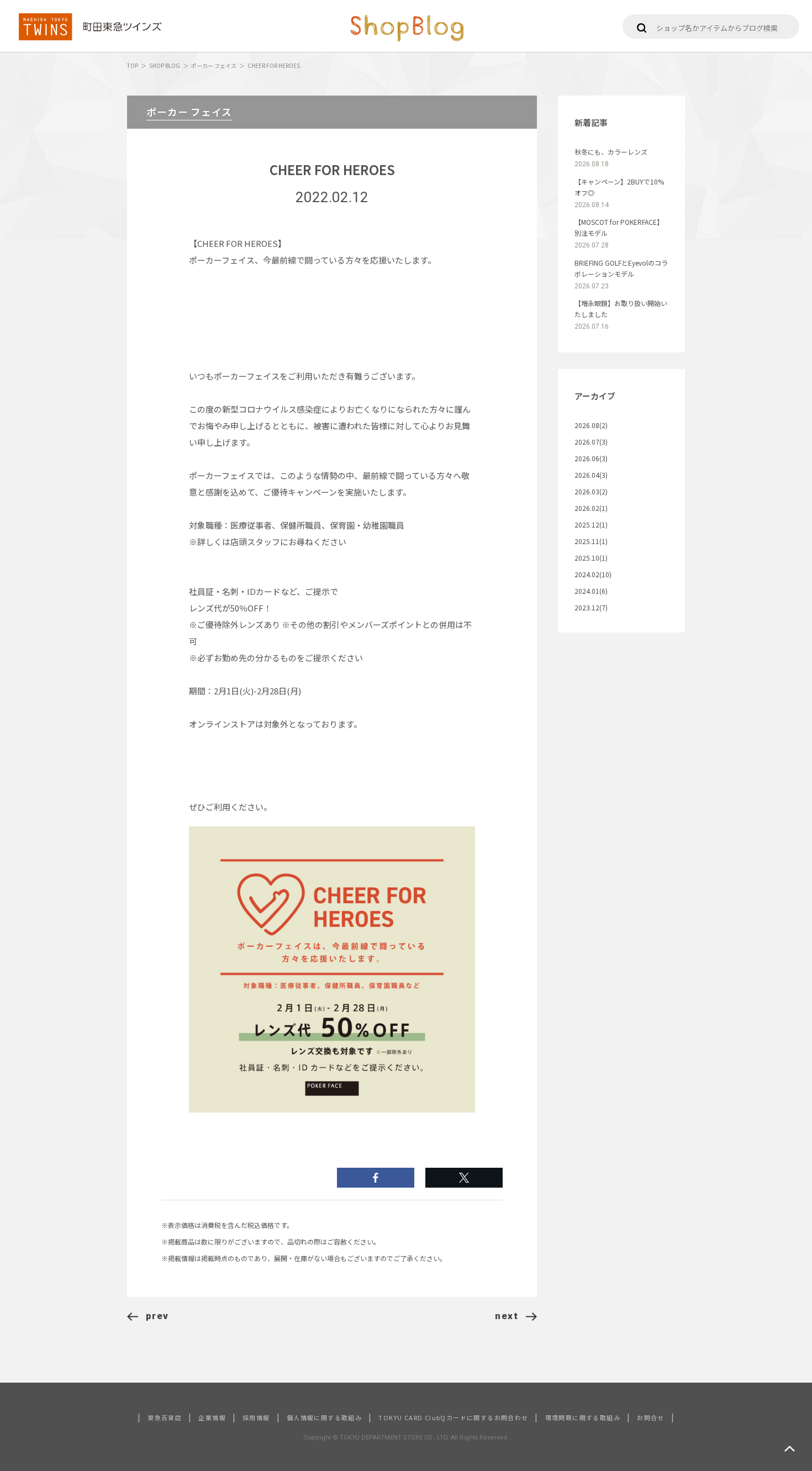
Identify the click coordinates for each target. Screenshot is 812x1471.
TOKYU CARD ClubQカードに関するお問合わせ (453, 1417)
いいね (375, 1178)
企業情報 (212, 1417)
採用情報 (256, 1417)
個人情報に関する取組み (324, 1417)
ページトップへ (790, 1449)
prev (157, 1315)
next (506, 1315)
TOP (132, 65)
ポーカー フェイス (213, 65)
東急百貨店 (164, 1417)
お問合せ (651, 1417)
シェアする (464, 1178)
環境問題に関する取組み (582, 1417)
